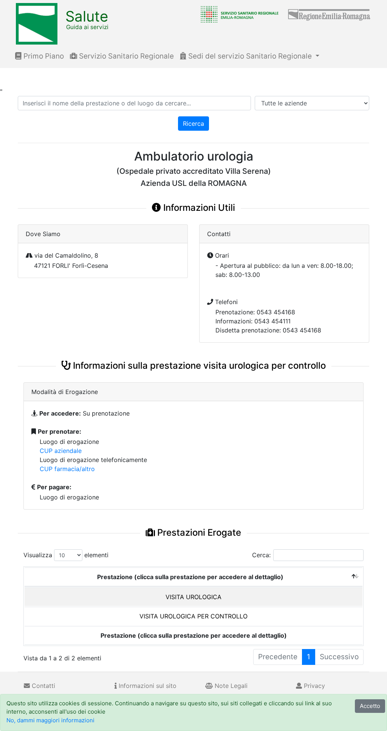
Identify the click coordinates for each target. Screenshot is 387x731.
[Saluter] (238, 14)
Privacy (313, 685)
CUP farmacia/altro (67, 469)
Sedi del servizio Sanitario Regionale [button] (250, 56)
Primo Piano (43, 56)
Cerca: (261, 555)
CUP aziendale (61, 450)
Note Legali (230, 685)
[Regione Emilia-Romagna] (329, 14)
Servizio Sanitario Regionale (125, 56)
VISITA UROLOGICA (193, 597)
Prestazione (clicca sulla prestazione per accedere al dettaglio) (190, 577)
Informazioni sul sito (146, 685)
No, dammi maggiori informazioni (50, 720)
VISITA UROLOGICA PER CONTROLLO (193, 616)
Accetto (370, 705)
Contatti (42, 685)
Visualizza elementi (65, 555)
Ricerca (193, 123)
